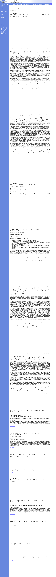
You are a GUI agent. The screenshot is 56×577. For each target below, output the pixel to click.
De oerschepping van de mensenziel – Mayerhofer (28, 521)
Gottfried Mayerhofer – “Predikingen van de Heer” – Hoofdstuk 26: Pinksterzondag (28, 455)
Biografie (2, 23)
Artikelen (17, 4)
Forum (31, 4)
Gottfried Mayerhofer (13, 13)
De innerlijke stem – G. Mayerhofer (22, 185)
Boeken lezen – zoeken (22, 4)
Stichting (2, 32)
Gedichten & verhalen (3, 28)
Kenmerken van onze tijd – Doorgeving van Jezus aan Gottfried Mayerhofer (29, 15)
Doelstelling (27, 4)
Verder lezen (12, 426)
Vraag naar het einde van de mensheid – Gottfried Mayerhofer (28, 230)
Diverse (2, 26)
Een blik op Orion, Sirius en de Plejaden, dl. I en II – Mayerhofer (27, 500)
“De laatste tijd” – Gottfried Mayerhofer (25, 543)
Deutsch (2, 25)
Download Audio (41, 4)
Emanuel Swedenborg (3, 27)
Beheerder (16, 413)
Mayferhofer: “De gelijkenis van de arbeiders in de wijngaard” (28, 480)
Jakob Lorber (2, 30)
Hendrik (17, 186)
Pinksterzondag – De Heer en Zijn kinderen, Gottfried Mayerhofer (29, 410)
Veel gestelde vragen (46, 4)
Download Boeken (35, 4)
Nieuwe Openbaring (4, 4)
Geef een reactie (22, 186)
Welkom (14, 4)
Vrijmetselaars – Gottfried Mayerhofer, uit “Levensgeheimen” (26, 434)
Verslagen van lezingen (3, 33)
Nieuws (2, 31)
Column (2, 24)
